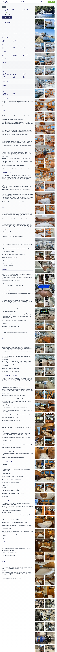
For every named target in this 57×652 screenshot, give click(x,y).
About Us (22, 1)
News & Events (43, 1)
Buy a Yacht (29, 1)
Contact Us (51, 1)
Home (19, 1)
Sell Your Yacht (36, 1)
